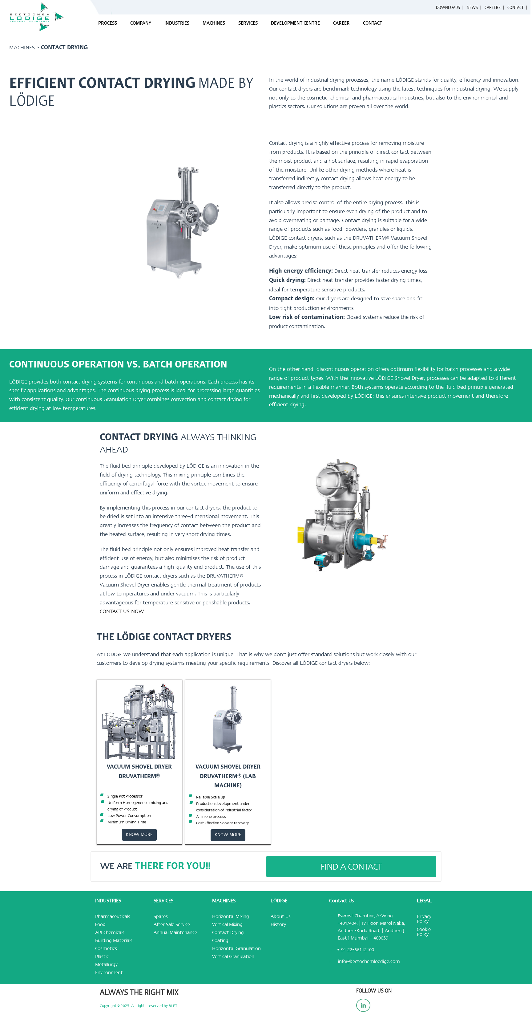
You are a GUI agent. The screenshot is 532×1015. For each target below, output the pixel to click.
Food (100, 924)
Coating (220, 940)
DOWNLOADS (448, 8)
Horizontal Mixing (230, 916)
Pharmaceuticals (112, 916)
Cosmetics (106, 948)
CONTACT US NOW (122, 611)
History (278, 924)
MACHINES (214, 23)
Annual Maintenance (175, 932)
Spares (161, 916)
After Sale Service (172, 924)
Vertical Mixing (227, 924)
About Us (281, 916)
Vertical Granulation (233, 956)
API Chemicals (109, 932)
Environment (109, 972)
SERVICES (248, 23)
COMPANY (140, 23)
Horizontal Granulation (236, 948)
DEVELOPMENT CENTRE (295, 23)
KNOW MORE (139, 834)
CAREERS (493, 8)
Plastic (102, 956)
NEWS (472, 8)
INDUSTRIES (176, 23)
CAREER (341, 23)
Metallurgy (106, 964)
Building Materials (113, 940)
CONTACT (515, 8)
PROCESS (107, 23)
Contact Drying (228, 932)
